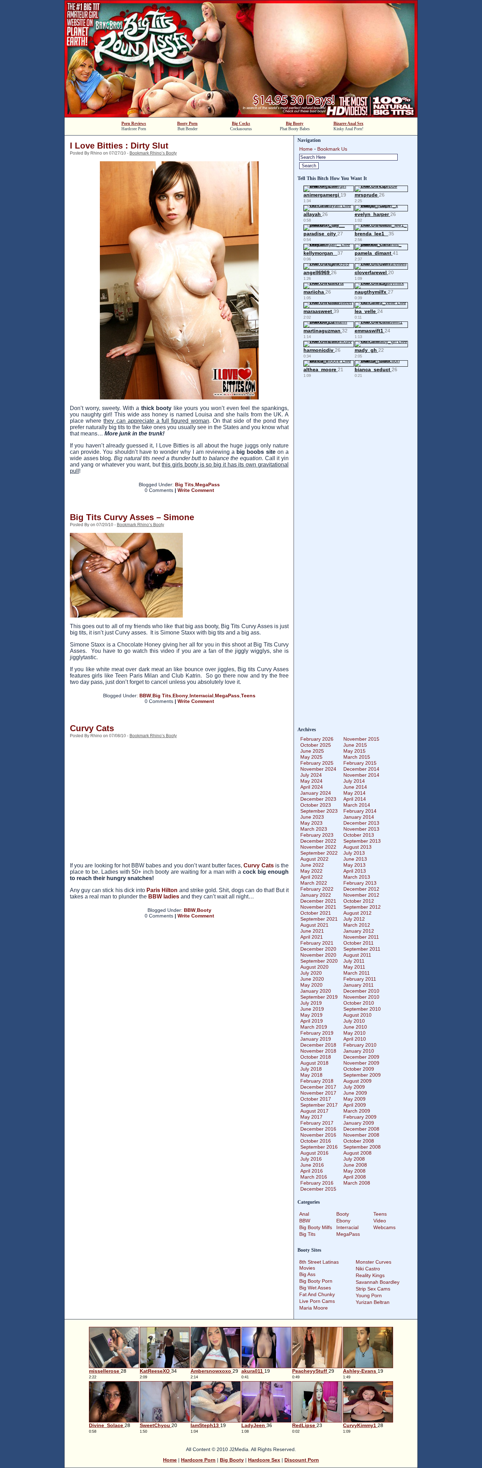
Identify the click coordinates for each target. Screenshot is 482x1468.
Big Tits (184, 484)
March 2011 (356, 973)
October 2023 (315, 805)
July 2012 (354, 919)
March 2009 (356, 1111)
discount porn (301, 1460)
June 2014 (355, 787)
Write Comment (195, 490)
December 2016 (318, 1129)
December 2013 (361, 823)
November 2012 (361, 895)
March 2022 (313, 883)
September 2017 (319, 1105)
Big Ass (307, 1274)
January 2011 (358, 985)
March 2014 (356, 805)
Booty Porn (187, 123)
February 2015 (359, 763)
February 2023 (316, 835)
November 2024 (318, 769)
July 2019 (311, 1003)
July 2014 (354, 781)
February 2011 (359, 979)
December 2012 (361, 889)
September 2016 (319, 1147)
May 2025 (311, 757)
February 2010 (359, 1045)
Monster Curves (373, 1262)
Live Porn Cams (317, 1301)
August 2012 (357, 913)
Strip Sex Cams (373, 1289)
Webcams (384, 1227)
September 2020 (319, 961)
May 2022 (311, 871)
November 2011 (361, 937)
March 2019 (313, 1027)
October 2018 (315, 1057)
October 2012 (358, 901)
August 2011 (357, 955)
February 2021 (316, 943)
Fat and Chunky (317, 1294)
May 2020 (311, 985)
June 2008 (355, 1165)
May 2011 (354, 967)
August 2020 (314, 967)
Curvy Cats (92, 728)
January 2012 (358, 931)
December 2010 (361, 991)
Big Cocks (241, 123)
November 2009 (361, 1063)
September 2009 (362, 1075)
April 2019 (311, 1021)
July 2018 (311, 1069)
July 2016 (311, 1159)
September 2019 (319, 997)
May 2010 (354, 1033)
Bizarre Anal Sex (348, 123)
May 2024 (311, 781)
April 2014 (354, 799)
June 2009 (355, 1093)
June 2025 (312, 751)
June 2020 (312, 979)
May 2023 (311, 823)
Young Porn (369, 1295)
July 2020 (311, 973)
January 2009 (358, 1123)
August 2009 (357, 1081)
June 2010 (355, 1027)
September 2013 (362, 841)
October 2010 (358, 1003)
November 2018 (318, 1051)
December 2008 (361, 1129)
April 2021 (311, 937)
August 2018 (314, 1063)
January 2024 (315, 793)
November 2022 (318, 847)
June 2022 (312, 865)
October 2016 (315, 1141)
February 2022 (316, 889)
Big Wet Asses (315, 1287)
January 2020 (315, 991)
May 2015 (354, 751)
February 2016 (316, 1183)
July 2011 (353, 961)
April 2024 (311, 787)
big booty (232, 1460)
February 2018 (316, 1081)
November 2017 (318, 1093)
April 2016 (311, 1171)
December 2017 (318, 1087)
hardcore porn (198, 1460)
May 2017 (311, 1117)
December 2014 (361, 769)
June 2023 (312, 817)
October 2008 (358, 1141)
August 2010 (357, 1015)
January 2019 (315, 1039)
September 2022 (319, 853)
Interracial (201, 695)
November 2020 (318, 955)
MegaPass (207, 484)
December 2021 (318, 901)
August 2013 (357, 847)
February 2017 (316, 1123)
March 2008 (356, 1183)
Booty (204, 910)
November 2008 (361, 1135)
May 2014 (354, 793)
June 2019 (312, 1009)
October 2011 (358, 943)
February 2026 (316, 739)
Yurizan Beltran (373, 1302)
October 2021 (315, 913)
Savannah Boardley (377, 1282)
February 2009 (359, 1117)
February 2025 (316, 763)
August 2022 (314, 859)
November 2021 (318, 907)
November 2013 (361, 829)
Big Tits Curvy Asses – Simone (132, 517)
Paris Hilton (161, 890)
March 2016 (313, 1177)
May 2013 (354, 865)
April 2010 (354, 1039)
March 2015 (356, 757)
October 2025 (315, 745)
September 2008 (362, 1147)
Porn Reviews (133, 123)
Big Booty (294, 123)
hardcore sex (264, 1460)
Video (379, 1220)
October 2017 (315, 1099)
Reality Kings (370, 1275)
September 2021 (319, 919)
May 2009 (354, 1099)
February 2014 (359, 811)
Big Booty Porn (315, 1281)
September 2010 (362, 1009)
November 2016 (318, 1135)
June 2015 (355, 745)
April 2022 (311, 877)
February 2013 (359, 883)
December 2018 (318, 1045)
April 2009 (354, 1105)
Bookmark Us (332, 149)
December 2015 (318, 1189)
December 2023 (318, 799)
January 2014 (358, 817)
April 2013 (354, 871)
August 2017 (314, 1111)
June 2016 (312, 1165)
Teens (248, 695)
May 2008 (354, 1171)
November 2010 (361, 997)
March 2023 (313, 829)
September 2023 (319, 811)
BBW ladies (163, 897)
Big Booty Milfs (315, 1227)
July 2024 (311, 775)
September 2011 (361, 949)
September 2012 (362, 907)
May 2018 (311, 1075)
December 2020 (318, 949)
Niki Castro (368, 1268)
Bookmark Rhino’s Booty (153, 153)
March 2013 (356, 877)
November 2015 (361, 739)
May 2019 (311, 1015)
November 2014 (361, 775)
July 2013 (354, 853)
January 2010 (358, 1051)
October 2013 (358, 835)
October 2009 (358, 1069)
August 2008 (357, 1153)
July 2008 (354, 1159)
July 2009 (354, 1087)
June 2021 (312, 931)
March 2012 (356, 925)
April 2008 (354, 1177)
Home (306, 149)
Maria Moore (313, 1308)
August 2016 (314, 1153)
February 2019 (316, 1033)
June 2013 (355, 859)
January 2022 (315, 895)
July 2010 (354, 1021)
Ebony (180, 695)
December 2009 (361, 1057)
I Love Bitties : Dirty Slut (119, 145)
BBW (145, 695)
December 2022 (318, 841)
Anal (304, 1214)
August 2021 (314, 925)
